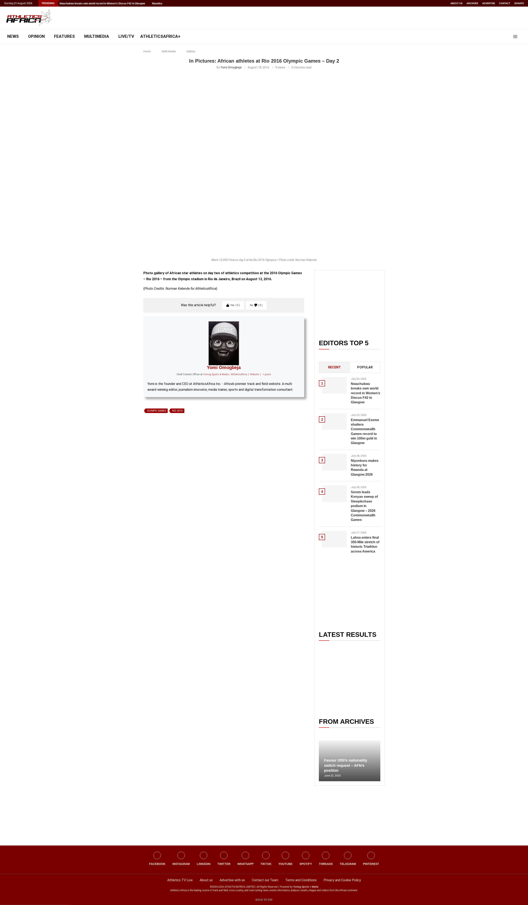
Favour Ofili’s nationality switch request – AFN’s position (345, 765)
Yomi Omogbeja (231, 67)
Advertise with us (232, 880)
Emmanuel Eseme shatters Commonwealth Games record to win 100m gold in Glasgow (365, 431)
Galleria (190, 51)
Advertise (488, 3)
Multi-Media (169, 51)
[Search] (522, 37)
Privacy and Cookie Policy (342, 880)
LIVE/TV (126, 36)
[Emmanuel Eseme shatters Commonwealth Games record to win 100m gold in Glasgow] (334, 421)
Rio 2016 (177, 410)
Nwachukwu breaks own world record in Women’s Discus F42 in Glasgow (102, 3)
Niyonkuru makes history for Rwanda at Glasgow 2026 (364, 467)
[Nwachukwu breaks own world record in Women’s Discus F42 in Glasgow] (334, 385)
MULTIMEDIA (96, 36)
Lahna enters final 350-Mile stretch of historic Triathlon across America (365, 544)
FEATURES (64, 36)
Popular (365, 367)
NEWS (13, 36)
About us (456, 3)
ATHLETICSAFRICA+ (160, 36)
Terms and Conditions (301, 880)
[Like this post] (162, 462)
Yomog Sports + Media (305, 886)
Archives (472, 3)
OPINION (36, 36)
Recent (334, 367)
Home (147, 51)
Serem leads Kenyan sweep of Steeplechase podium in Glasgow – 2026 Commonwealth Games (364, 506)
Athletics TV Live (180, 880)
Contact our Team (265, 880)
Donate (519, 3)
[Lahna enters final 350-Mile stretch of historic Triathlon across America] (334, 539)
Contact (504, 3)
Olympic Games (156, 410)
